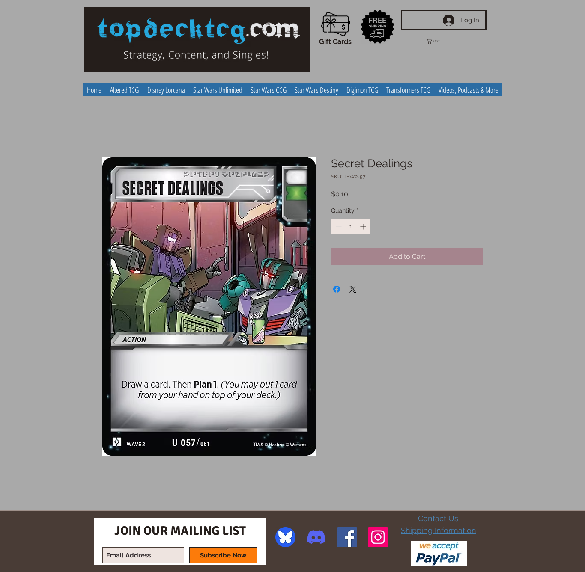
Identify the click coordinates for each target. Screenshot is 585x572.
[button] (441, 41)
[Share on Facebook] (336, 289)
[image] (285, 537)
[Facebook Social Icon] (347, 537)
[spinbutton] (350, 226)
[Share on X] (353, 289)
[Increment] (363, 226)
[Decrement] (337, 226)
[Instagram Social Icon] (378, 537)
